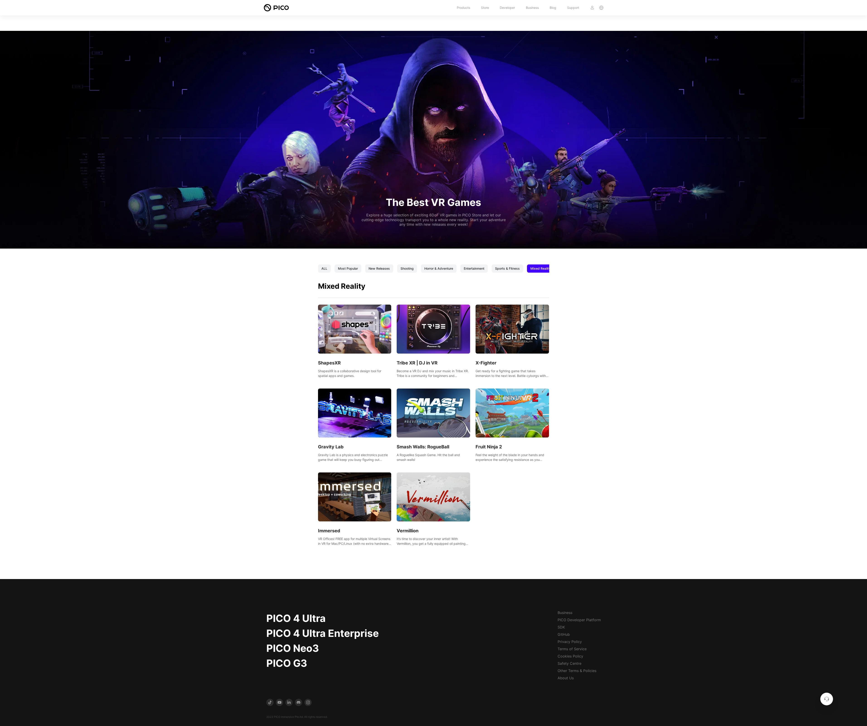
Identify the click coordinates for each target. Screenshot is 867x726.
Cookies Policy (570, 656)
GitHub (564, 634)
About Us (566, 678)
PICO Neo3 (292, 648)
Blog (553, 8)
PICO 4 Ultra (296, 618)
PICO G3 (286, 663)
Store (485, 8)
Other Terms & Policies (577, 670)
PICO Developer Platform (579, 620)
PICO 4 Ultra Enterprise (322, 633)
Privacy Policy (570, 641)
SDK (561, 627)
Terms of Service (572, 649)
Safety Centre (569, 663)
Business (532, 8)
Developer (507, 8)
